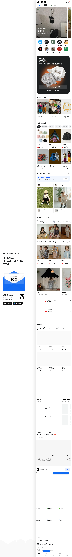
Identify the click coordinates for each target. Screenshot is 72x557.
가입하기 (65, 178)
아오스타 (38, 343)
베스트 (55, 5)
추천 (45, 5)
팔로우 (67, 462)
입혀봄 (53, 555)
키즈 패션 (51, 126)
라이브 (59, 5)
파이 (37, 115)
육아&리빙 (65, 126)
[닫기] (48, 551)
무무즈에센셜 (40, 5)
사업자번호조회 (51, 544)
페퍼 (50, 144)
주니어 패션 (58, 126)
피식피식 (50, 115)
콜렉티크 (50, 5)
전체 (39, 126)
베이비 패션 (44, 126)
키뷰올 (38, 239)
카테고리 (60, 555)
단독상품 (64, 5)
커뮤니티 (46, 555)
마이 (67, 555)
